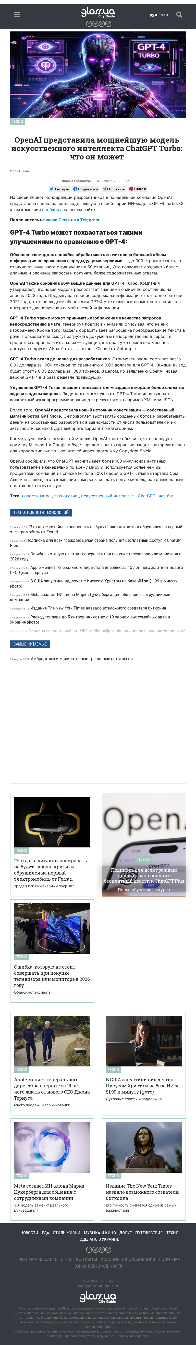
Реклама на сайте (37, 1259)
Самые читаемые (30, 644)
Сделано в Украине (99, 1239)
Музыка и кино (100, 1232)
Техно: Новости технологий (41, 512)
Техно (17, 121)
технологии (66, 495)
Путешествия (149, 1232)
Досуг (125, 1232)
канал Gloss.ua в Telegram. (73, 219)
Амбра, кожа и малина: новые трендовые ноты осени (72, 658)
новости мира (36, 495)
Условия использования (128, 1259)
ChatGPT (146, 495)
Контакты (86, 1259)
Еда (45, 1232)
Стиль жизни (66, 1232)
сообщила (52, 209)
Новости (29, 1232)
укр (164, 14)
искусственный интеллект (107, 495)
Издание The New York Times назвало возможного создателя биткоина (88, 608)
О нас (66, 1259)
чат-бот (166, 495)
